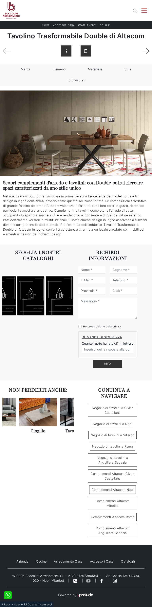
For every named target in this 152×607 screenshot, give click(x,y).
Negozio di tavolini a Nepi (112, 424)
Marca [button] (25, 69)
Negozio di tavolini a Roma (112, 446)
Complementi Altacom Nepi (112, 490)
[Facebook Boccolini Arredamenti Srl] (102, 580)
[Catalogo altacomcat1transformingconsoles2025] (16, 295)
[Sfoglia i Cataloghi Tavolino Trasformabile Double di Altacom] (86, 51)
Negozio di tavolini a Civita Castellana (112, 410)
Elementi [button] (59, 69)
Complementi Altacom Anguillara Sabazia (113, 530)
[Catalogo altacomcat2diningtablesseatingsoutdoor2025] (45, 295)
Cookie (18, 604)
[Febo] (7, 51)
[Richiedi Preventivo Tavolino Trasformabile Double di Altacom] (66, 51)
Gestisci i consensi (40, 604)
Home (46, 25)
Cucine (41, 561)
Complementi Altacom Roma (112, 517)
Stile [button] (127, 69)
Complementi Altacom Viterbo (113, 503)
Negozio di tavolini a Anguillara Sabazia (112, 460)
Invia (107, 363)
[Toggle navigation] (144, 10)
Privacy (5, 604)
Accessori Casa (64, 25)
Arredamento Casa (68, 561)
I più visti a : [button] (76, 80)
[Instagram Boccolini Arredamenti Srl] (115, 580)
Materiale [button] (95, 69)
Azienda (22, 561)
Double (105, 25)
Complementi (87, 25)
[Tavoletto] (145, 51)
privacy (117, 326)
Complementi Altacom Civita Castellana (112, 476)
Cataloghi (128, 561)
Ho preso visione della (102, 326)
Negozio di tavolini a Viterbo (112, 435)
